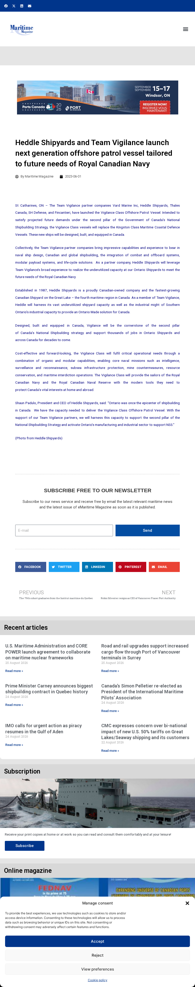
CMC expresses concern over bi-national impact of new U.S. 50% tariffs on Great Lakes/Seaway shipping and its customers (145, 731)
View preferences (97, 969)
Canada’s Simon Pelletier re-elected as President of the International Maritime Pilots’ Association (142, 691)
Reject (98, 955)
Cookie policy (97, 980)
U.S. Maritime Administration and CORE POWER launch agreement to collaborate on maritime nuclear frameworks (47, 651)
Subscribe (24, 845)
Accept (97, 941)
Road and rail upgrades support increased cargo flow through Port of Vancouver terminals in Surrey (144, 651)
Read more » (14, 671)
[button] (187, 903)
